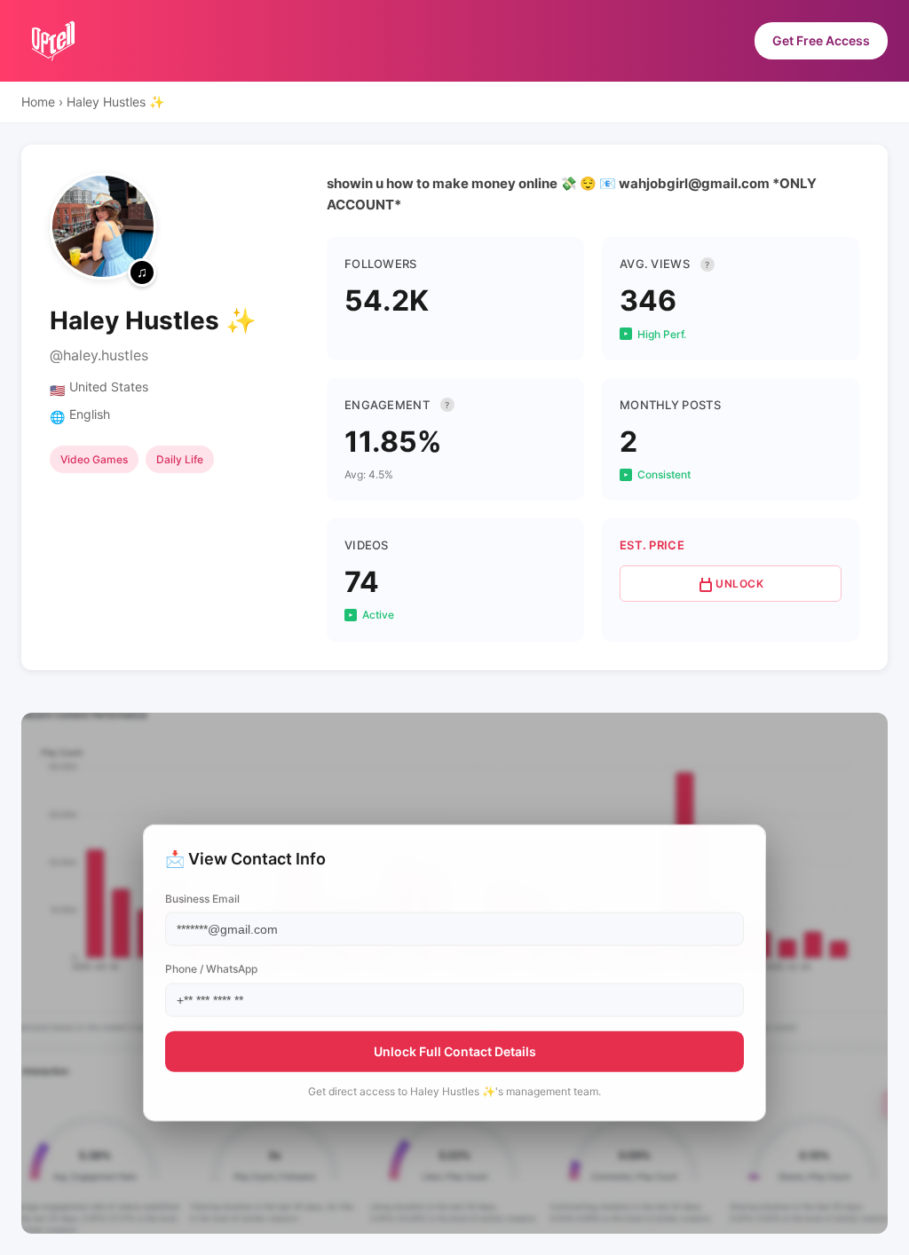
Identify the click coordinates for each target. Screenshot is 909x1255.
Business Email (202, 898)
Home (38, 101)
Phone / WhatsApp (211, 968)
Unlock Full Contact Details (455, 1050)
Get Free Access (821, 40)
